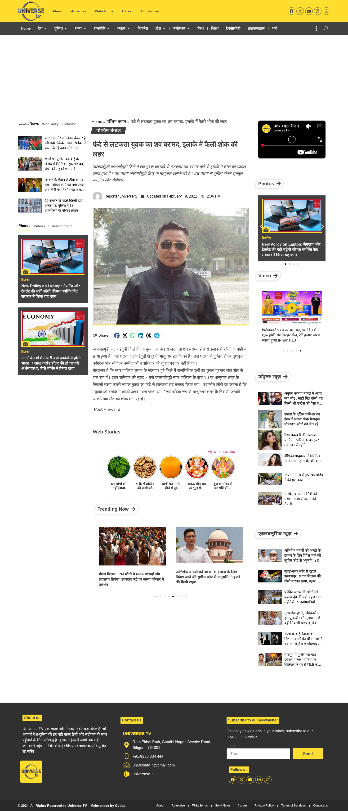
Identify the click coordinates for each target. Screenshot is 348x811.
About (57, 11)
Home (97, 121)
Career (127, 11)
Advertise (78, 11)
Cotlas (120, 805)
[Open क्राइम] (128, 28)
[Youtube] (309, 11)
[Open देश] (45, 28)
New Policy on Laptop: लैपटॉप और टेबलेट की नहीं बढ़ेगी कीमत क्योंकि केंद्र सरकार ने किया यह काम (50, 291)
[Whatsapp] (326, 11)
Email (231, 746)
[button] (117, 335)
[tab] (29, 124)
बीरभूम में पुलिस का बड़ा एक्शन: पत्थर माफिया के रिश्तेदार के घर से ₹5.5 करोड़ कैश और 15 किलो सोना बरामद (303, 664)
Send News (222, 805)
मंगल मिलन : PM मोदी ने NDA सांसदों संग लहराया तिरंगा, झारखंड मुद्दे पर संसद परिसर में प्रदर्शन (131, 579)
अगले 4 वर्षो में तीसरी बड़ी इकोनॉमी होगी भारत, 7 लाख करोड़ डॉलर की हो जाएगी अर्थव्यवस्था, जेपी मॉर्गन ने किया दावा (51, 363)
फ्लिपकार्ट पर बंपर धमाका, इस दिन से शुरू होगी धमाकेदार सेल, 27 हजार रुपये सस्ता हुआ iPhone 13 (291, 335)
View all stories (221, 451)
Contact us (150, 11)
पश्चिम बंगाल (116, 121)
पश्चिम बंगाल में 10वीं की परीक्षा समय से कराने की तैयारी (300, 499)
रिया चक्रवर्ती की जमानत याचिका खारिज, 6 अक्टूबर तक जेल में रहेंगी (301, 440)
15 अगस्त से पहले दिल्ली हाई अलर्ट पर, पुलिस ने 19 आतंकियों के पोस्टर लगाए (63, 205)
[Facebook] (291, 11)
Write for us (104, 11)
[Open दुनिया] (65, 28)
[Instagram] (317, 11)
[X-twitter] (300, 11)
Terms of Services (293, 805)
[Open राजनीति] (108, 28)
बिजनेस (25, 280)
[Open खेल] (164, 28)
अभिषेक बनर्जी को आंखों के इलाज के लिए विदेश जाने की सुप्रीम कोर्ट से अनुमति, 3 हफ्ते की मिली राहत (208, 577)
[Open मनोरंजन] (188, 28)
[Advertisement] (174, 70)
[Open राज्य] (84, 28)
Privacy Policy (264, 805)
